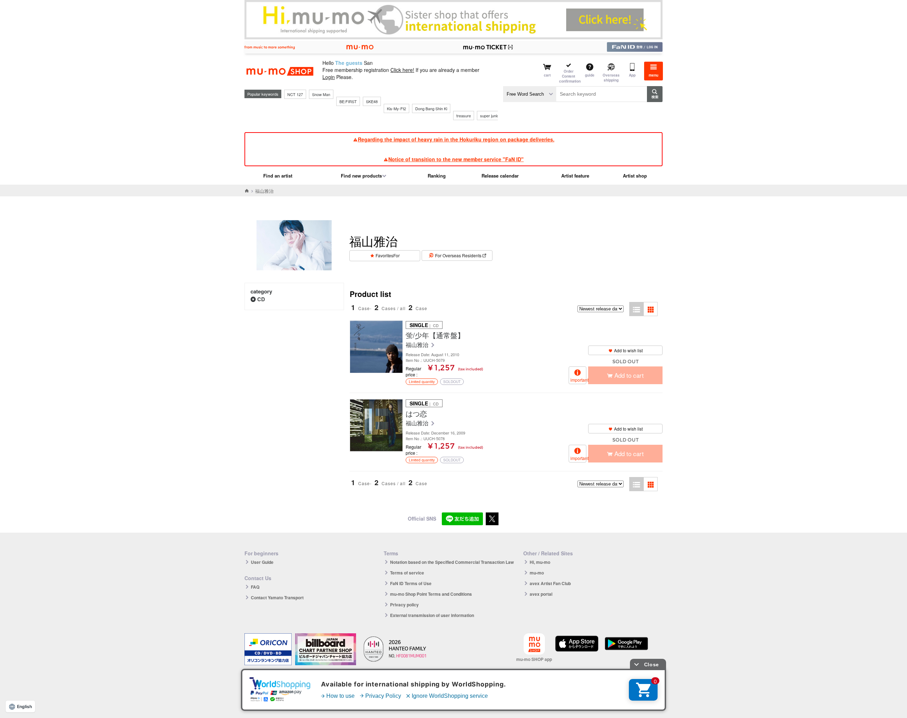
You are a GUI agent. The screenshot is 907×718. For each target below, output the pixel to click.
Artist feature (575, 175)
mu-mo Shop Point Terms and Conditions (431, 594)
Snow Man (321, 94)
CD (261, 299)
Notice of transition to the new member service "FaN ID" (456, 159)
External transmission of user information (432, 615)
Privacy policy (404, 604)
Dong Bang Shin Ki (431, 108)
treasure (463, 115)
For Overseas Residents (458, 255)
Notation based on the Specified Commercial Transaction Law (452, 562)
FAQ (255, 587)
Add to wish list (628, 350)
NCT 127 (295, 94)
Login (328, 76)
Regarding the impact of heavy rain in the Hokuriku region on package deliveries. (456, 139)
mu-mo (537, 573)
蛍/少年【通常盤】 (435, 335)
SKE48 (372, 101)
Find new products (361, 175)
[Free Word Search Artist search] (529, 94)
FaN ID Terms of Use (411, 583)
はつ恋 (416, 413)
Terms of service (407, 573)
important (578, 380)
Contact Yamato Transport (277, 597)
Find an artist (277, 175)
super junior (490, 115)
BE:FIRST (348, 101)
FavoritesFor (388, 255)
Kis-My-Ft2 (396, 108)
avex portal (541, 594)
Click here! (402, 69)
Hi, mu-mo (540, 562)
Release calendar (500, 175)
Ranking (437, 175)
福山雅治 (418, 345)
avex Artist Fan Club (550, 583)
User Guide (262, 562)
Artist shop (635, 175)
